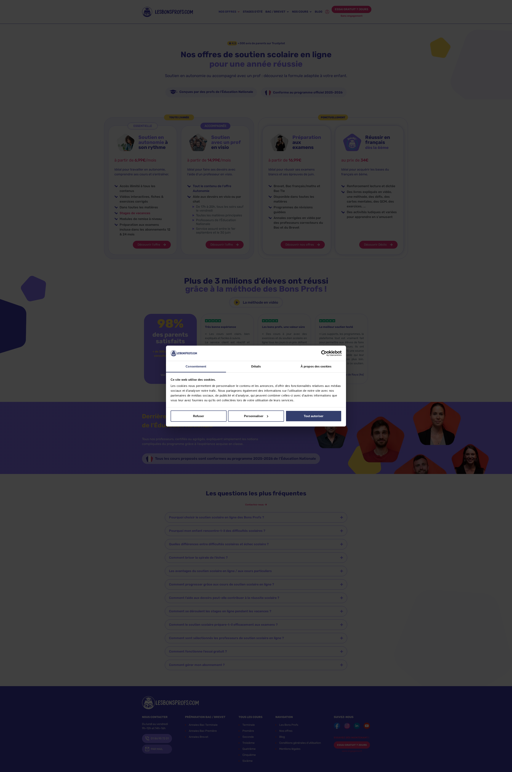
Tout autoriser (313, 416)
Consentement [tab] (196, 366)
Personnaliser (253, 416)
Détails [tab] (256, 366)
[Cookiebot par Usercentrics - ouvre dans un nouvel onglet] (324, 353)
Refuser (198, 416)
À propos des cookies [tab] (316, 366)
